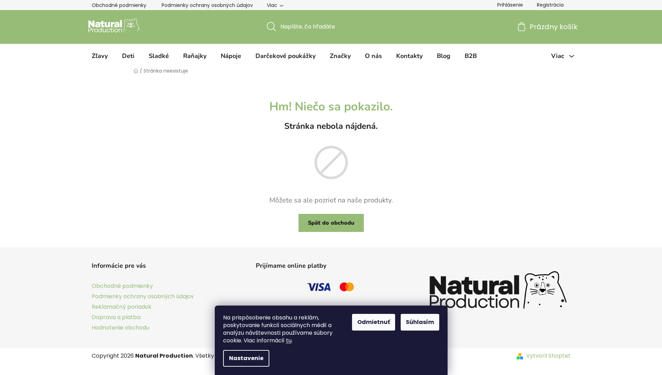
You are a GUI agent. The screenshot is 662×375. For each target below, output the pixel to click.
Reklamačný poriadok (122, 307)
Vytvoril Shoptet (548, 356)
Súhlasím (420, 322)
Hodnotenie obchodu (120, 328)
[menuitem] (100, 56)
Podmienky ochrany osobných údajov (207, 5)
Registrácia (550, 4)
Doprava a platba (116, 317)
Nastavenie (246, 358)
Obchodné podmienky (119, 5)
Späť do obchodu (331, 223)
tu (289, 340)
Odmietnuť (373, 322)
